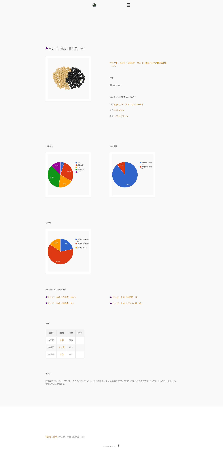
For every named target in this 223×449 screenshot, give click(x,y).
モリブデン (119, 110)
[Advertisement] (111, 26)
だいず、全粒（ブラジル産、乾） (127, 303)
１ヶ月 (62, 347)
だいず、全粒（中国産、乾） (125, 297)
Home (48, 437)
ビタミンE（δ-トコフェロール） (129, 104)
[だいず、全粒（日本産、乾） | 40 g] (68, 99)
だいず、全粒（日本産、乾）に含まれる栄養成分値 (138, 64)
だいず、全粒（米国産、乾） (61, 303)
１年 (62, 340)
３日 (62, 354)
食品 (55, 437)
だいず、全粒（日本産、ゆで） (62, 297)
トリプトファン (121, 116)
